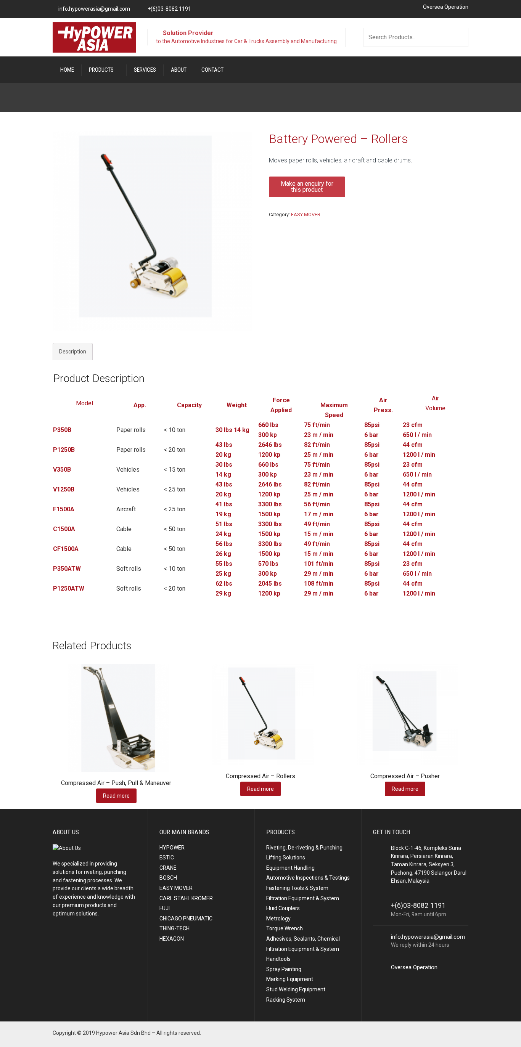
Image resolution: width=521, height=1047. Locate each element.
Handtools (278, 959)
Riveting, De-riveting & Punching (304, 848)
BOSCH (168, 878)
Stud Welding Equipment (295, 989)
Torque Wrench (284, 928)
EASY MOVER (305, 214)
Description (72, 351)
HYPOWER (172, 848)
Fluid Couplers (283, 908)
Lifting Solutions (285, 857)
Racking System (285, 1000)
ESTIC (166, 857)
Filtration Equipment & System (302, 898)
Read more (116, 796)
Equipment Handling (290, 868)
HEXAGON (171, 939)
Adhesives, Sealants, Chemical (303, 939)
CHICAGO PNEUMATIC (185, 918)
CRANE (168, 868)
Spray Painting (283, 969)
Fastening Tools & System (297, 888)
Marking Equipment (289, 979)
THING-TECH (174, 928)
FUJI (164, 908)
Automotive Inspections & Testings (308, 878)
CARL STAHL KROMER (186, 898)
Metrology (278, 918)
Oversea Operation (445, 7)
